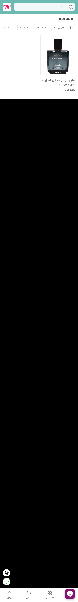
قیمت (27, 27)
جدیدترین (63, 27)
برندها (44, 27)
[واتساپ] (6, 581)
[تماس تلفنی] (6, 572)
